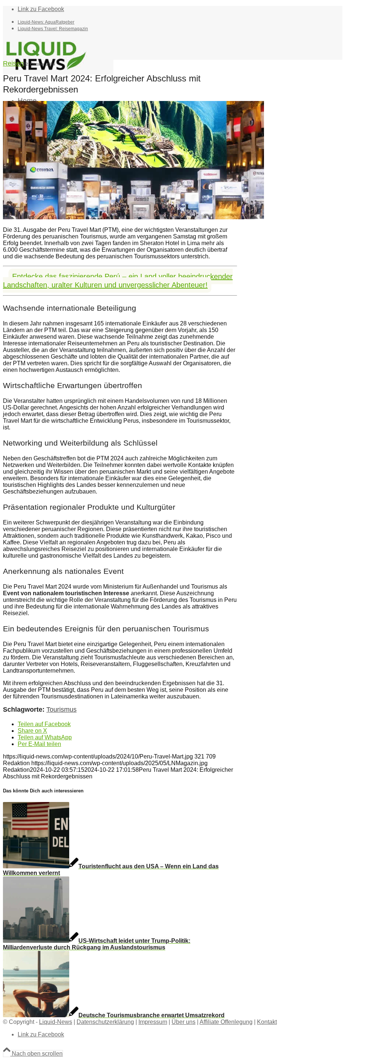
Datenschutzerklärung (105, 1022)
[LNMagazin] (58, 72)
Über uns (183, 1022)
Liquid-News (55, 1022)
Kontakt (267, 1022)
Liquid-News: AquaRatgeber (46, 22)
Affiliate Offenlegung (226, 1022)
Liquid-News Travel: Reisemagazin (53, 28)
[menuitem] (180, 21)
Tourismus (61, 709)
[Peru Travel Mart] (133, 217)
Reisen (13, 63)
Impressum (152, 1022)
